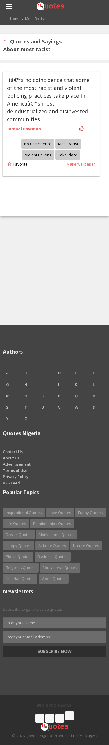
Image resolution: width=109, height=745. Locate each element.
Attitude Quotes (52, 545)
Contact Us (13, 451)
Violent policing (38, 154)
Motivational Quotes (56, 534)
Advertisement (17, 464)
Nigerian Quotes (20, 578)
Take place (67, 154)
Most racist (68, 143)
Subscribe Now (54, 651)
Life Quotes (16, 523)
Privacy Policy (15, 476)
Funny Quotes (90, 512)
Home (15, 18)
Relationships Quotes (52, 523)
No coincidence (37, 143)
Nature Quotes (86, 545)
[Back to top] (90, 709)
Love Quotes (60, 512)
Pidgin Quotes (18, 556)
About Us (11, 458)
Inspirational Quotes (24, 512)
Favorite (20, 164)
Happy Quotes (18, 545)
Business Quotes (52, 556)
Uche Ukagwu (85, 735)
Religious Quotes (21, 567)
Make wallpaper (81, 164)
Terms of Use (15, 470)
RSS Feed (11, 483)
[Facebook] (39, 718)
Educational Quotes (60, 567)
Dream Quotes (19, 534)
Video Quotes (54, 578)
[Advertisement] (54, 270)
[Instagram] (59, 718)
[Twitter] (49, 718)
